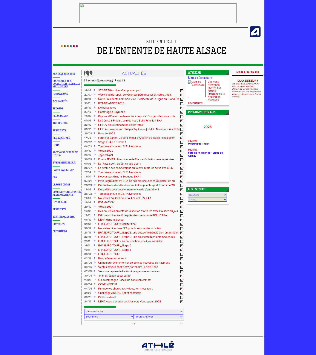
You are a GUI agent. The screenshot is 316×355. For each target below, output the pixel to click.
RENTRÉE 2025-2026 (64, 73)
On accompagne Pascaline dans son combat (124, 280)
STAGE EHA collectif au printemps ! (119, 90)
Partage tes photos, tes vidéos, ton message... (125, 288)
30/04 (88, 275)
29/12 (87, 207)
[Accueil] (69, 46)
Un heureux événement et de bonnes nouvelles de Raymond (134, 263)
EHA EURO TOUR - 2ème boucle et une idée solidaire (130, 241)
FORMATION (106, 202)
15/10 (87, 116)
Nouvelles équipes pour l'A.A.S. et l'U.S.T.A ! (124, 198)
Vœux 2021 (105, 207)
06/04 (88, 284)
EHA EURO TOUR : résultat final (117, 224)
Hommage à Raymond (111, 112)
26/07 (88, 168)
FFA (55, 177)
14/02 (87, 90)
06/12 (87, 219)
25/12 (87, 107)
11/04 (87, 280)
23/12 (87, 125)
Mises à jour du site (247, 71)
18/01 (87, 202)
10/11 (87, 250)
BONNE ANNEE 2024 (111, 103)
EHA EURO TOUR (109, 254)
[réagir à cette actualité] (181, 90)
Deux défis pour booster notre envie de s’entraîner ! (128, 189)
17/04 (87, 172)
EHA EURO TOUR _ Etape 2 (115, 245)
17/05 (87, 138)
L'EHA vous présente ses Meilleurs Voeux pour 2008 (129, 301)
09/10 (87, 129)
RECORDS (58, 108)
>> (181, 323)
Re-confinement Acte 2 (112, 258)
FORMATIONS (60, 94)
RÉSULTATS (59, 130)
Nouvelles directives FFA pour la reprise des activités (129, 228)
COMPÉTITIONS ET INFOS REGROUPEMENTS (67, 193)
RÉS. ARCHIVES (61, 138)
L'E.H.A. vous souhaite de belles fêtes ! (121, 125)
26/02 (88, 194)
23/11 (87, 232)
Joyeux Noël (105, 155)
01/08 (87, 163)
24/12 (87, 155)
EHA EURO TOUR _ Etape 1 (114, 250)
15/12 (87, 211)
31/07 (87, 293)
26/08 (88, 133)
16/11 (87, 245)
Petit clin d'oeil (107, 297)
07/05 (88, 271)
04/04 (88, 288)
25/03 (88, 185)
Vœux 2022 (105, 151)
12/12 (87, 215)
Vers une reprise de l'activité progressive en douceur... (130, 271)
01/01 (87, 120)
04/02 (88, 146)
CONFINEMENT (107, 284)
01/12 (87, 224)
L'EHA (56, 145)
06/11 (87, 254)
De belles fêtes (107, 107)
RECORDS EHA (60, 116)
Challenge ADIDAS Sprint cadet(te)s (119, 293)
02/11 (87, 258)
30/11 (87, 99)
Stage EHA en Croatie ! (112, 142)
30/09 (88, 159)
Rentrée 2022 (106, 133)
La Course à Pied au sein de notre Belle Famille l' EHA (130, 120)
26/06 (88, 263)
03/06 (88, 267)
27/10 (87, 112)
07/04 (88, 181)
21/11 (87, 241)
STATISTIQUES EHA (64, 216)
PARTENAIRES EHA (63, 170)
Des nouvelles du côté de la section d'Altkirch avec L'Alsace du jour (138, 211)
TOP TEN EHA (60, 123)
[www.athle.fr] (255, 36)
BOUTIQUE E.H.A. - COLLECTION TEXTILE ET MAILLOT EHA (66, 84)
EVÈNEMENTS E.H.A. (64, 162)
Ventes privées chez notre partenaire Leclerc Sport (128, 267)
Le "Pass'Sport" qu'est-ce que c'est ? (119, 163)
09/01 (87, 297)
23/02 (88, 142)
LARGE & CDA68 (61, 184)
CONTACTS (59, 224)
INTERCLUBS (60, 202)
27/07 (88, 95)
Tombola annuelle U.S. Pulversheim (119, 146)
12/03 (87, 189)
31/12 (87, 103)
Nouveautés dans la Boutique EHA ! (119, 176)
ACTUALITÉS (60, 101)
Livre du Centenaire (200, 78)
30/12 (87, 151)
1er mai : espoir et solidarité (114, 275)
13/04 (87, 176)
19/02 (87, 198)
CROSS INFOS (60, 231)
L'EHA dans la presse (110, 219)
